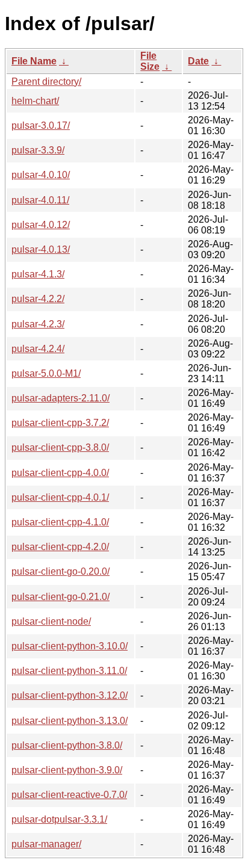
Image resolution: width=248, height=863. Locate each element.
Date (198, 61)
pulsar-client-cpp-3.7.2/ (60, 423)
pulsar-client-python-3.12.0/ (69, 695)
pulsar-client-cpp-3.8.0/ (60, 447)
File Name (34, 61)
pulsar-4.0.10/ (40, 175)
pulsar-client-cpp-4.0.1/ (60, 497)
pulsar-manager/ (46, 844)
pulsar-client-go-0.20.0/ (60, 571)
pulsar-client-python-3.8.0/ (66, 745)
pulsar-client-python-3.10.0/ (69, 646)
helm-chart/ (35, 101)
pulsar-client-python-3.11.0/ (69, 671)
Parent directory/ (46, 81)
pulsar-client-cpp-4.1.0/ (60, 522)
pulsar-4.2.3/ (37, 324)
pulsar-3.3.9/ (37, 150)
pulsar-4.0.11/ (40, 200)
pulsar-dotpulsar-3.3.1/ (59, 819)
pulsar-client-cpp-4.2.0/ (60, 547)
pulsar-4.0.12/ (40, 225)
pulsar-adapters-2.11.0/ (60, 398)
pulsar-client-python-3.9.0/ (66, 770)
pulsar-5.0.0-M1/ (46, 373)
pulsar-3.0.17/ (40, 125)
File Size (150, 61)
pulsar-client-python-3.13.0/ (69, 721)
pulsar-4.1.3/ (37, 274)
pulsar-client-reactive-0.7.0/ (69, 795)
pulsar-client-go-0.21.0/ (60, 597)
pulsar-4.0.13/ (40, 249)
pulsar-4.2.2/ (37, 299)
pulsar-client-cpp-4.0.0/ (60, 473)
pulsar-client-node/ (51, 621)
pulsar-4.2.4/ (37, 349)
